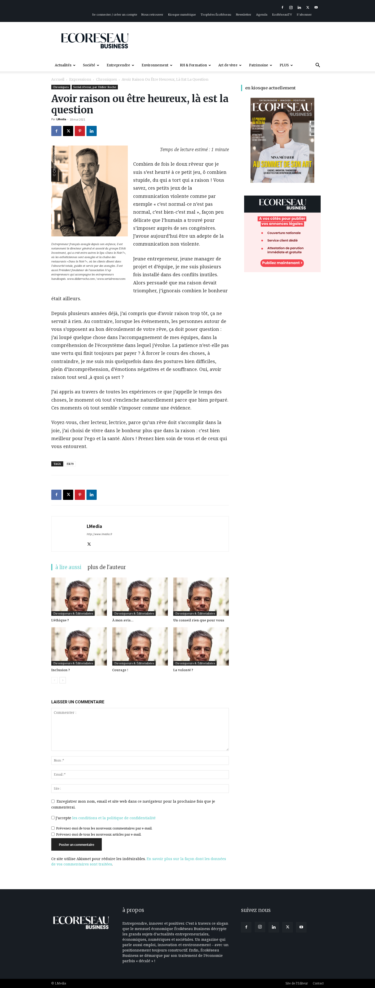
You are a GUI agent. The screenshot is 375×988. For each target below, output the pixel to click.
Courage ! (120, 670)
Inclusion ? (60, 670)
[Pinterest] (80, 131)
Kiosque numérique (182, 14)
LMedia (61, 119)
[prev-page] (54, 680)
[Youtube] (316, 7)
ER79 (70, 464)
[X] (307, 7)
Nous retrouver (152, 14)
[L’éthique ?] (79, 596)
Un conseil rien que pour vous (198, 620)
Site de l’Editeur (296, 983)
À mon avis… (122, 620)
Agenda (261, 14)
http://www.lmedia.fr (99, 534)
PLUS (284, 65)
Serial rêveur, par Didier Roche (94, 87)
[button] (317, 65)
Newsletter (243, 14)
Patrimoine (258, 65)
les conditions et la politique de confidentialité (114, 817)
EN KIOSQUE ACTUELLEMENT (270, 87)
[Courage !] (140, 646)
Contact (318, 983)
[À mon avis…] (140, 596)
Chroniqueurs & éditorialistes (73, 613)
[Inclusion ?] (79, 646)
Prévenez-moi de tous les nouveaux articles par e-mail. (98, 834)
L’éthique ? (60, 620)
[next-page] (62, 680)
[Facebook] (282, 7)
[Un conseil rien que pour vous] (201, 596)
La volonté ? (183, 670)
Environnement (155, 65)
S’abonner (304, 14)
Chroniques (106, 79)
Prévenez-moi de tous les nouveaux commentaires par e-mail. (104, 828)
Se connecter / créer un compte (114, 14)
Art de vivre (228, 65)
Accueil (57, 79)
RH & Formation (193, 65)
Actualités (63, 65)
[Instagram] (291, 7)
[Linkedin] (299, 7)
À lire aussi (68, 567)
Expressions (80, 79)
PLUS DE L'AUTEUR (107, 567)
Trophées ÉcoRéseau (216, 14)
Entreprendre (118, 65)
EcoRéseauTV (282, 14)
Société (89, 65)
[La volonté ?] (201, 646)
